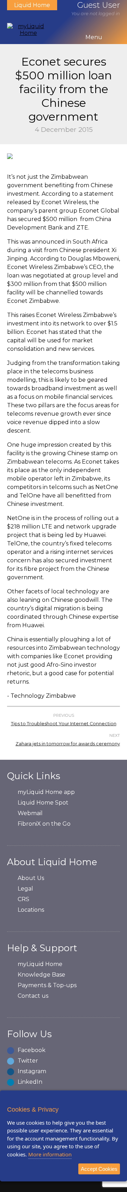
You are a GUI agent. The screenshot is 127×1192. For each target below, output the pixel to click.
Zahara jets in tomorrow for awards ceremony (68, 743)
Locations (31, 909)
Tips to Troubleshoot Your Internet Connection (63, 723)
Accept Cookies (99, 1169)
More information (50, 1154)
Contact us (33, 995)
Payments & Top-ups (47, 985)
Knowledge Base (41, 974)
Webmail (30, 813)
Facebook (32, 1050)
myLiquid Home (40, 964)
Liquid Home (32, 5)
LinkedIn (30, 1081)
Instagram (32, 1071)
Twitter (28, 1060)
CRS (23, 899)
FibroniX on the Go (44, 823)
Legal (25, 888)
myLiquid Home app (46, 792)
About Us (31, 878)
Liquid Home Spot (43, 802)
